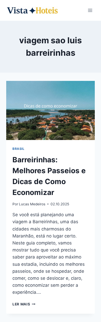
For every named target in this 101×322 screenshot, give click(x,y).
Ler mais (23, 304)
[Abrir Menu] (90, 10)
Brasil (18, 149)
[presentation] (50, 110)
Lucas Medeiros (32, 204)
